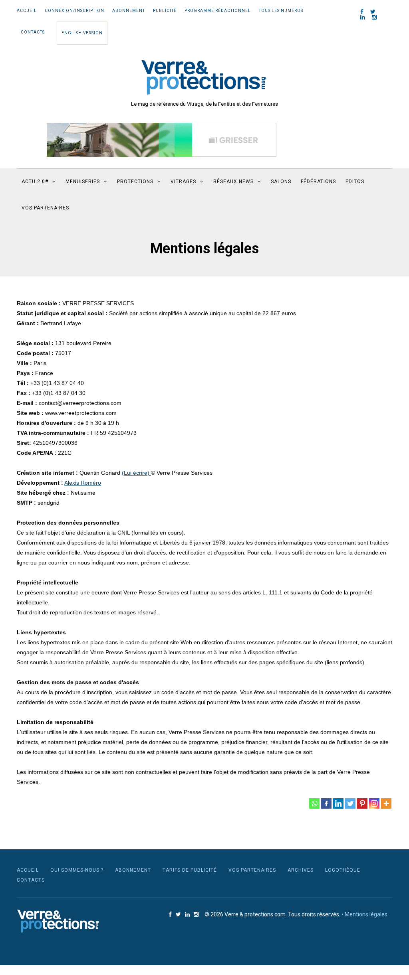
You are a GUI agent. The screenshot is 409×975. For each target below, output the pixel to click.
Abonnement (128, 10)
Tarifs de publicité (190, 870)
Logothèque (342, 870)
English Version (82, 33)
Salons (281, 181)
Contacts (33, 32)
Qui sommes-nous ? (76, 870)
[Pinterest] (362, 803)
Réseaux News (233, 181)
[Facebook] (326, 803)
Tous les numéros (281, 10)
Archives (301, 870)
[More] (386, 803)
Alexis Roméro (82, 483)
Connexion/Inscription (74, 10)
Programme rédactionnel (218, 10)
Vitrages (183, 181)
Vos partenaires (45, 208)
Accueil (27, 10)
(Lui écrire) (136, 473)
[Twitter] (350, 803)
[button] (161, 140)
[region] (161, 140)
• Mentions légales (364, 914)
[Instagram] (374, 803)
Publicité (165, 10)
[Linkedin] (338, 803)
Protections (135, 181)
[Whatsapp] (314, 803)
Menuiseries (83, 181)
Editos (354, 181)
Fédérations (318, 181)
